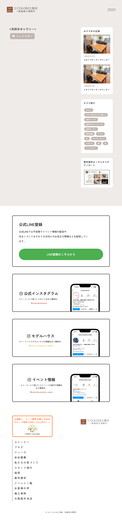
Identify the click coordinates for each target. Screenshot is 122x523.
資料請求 (20, 478)
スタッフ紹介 (23, 468)
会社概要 (20, 457)
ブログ (19, 447)
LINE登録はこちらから (61, 254)
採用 (17, 473)
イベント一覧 (23, 483)
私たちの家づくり (26, 462)
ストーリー (22, 442)
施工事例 (20, 493)
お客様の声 (22, 488)
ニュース (20, 452)
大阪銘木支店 (23, 498)
